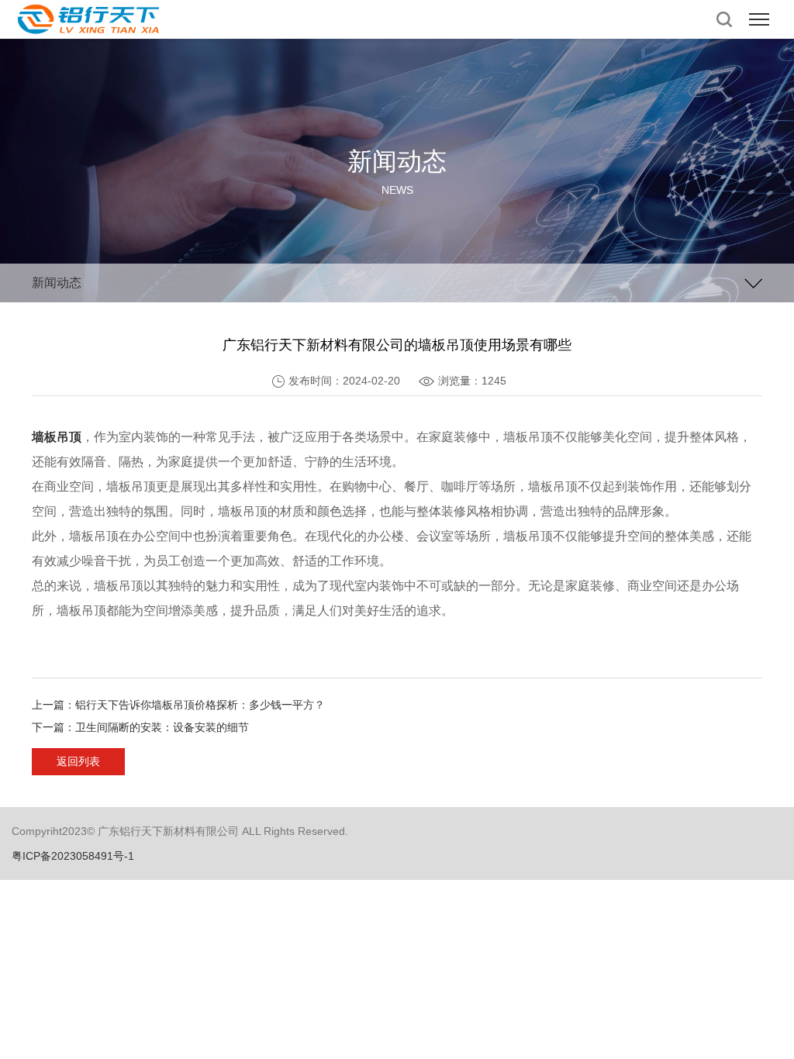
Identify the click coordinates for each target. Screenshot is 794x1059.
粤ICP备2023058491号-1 (73, 856)
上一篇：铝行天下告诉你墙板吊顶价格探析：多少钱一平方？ (178, 705)
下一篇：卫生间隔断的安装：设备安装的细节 (140, 727)
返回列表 (78, 761)
